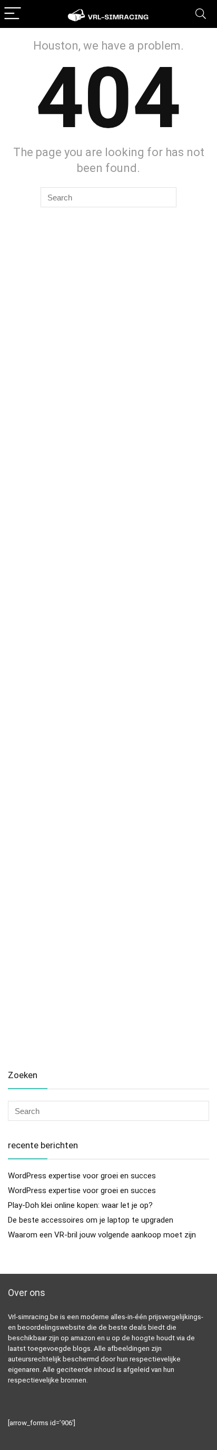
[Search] (200, 14)
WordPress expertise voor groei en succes (82, 1175)
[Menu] (12, 14)
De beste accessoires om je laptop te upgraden (90, 1220)
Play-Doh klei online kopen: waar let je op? (80, 1205)
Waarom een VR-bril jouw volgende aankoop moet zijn (102, 1235)
